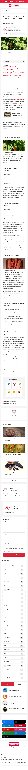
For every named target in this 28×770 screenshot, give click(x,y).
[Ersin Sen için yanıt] (13, 488)
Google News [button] (7, 52)
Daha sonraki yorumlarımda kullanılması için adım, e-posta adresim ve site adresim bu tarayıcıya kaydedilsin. (14, 550)
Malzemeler (6, 69)
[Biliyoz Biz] (14, 5)
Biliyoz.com (14, 506)
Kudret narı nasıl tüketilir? (19, 72)
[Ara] (3, 768)
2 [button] (23, 52)
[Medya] (9, 750)
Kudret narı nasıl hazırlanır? (9, 66)
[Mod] (24, 768)
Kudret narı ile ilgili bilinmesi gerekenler (12, 75)
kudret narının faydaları (18, 99)
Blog (2, 754)
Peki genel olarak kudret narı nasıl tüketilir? (13, 73)
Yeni (7, 684)
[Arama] (26, 5)
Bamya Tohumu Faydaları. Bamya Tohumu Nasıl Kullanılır (16, 114)
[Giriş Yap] (10, 768)
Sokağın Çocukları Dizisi (15, 703)
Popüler (20, 684)
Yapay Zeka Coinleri (14, 690)
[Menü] (1, 5)
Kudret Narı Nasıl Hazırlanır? (10, 401)
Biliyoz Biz (8, 27)
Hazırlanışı (11, 69)
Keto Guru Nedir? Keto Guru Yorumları (14, 1)
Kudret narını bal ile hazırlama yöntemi (12, 68)
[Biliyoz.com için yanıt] (17, 507)
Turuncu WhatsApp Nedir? (15, 696)
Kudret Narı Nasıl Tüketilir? (10, 403)
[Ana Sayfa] (17, 768)
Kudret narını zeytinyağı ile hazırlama (11, 71)
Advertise (3, 757)
